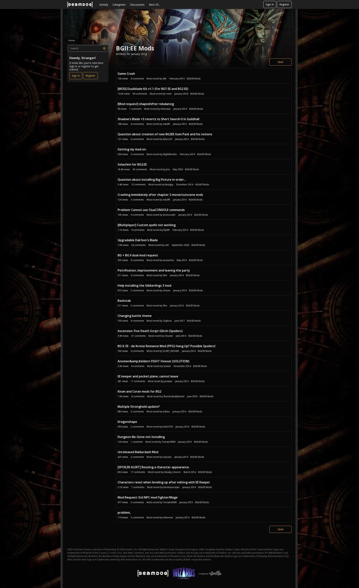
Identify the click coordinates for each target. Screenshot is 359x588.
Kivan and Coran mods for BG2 (139, 391)
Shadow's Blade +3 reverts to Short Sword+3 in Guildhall (158, 119)
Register (284, 4)
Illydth (166, 230)
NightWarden (170, 154)
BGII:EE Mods (193, 78)
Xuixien (167, 366)
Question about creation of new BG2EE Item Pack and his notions (165, 134)
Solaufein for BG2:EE (132, 164)
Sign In (270, 4)
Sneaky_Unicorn (172, 472)
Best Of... (154, 4)
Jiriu (168, 169)
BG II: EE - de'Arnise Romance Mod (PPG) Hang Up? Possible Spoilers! (166, 346)
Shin (165, 275)
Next (280, 62)
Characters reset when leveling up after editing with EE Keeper (164, 482)
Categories (119, 4)
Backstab (124, 301)
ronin (169, 93)
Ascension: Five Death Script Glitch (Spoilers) (150, 331)
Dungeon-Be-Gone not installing (141, 437)
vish (167, 245)
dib (164, 78)
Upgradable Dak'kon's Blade (138, 240)
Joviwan (168, 381)
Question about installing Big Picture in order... (152, 180)
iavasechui (168, 260)
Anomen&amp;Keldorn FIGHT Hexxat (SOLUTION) (153, 361)
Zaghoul (167, 320)
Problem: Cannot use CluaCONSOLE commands (151, 210)
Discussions (137, 4)
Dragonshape (127, 422)
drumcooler (169, 214)
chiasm (166, 290)
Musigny (169, 184)
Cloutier (169, 335)
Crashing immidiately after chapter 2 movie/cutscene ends (160, 195)
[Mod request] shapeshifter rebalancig (146, 104)
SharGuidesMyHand (173, 396)
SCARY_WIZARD (171, 351)
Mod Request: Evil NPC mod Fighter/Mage (148, 497)
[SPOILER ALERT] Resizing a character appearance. (154, 467)
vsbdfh (166, 124)
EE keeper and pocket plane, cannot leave (148, 376)
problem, (124, 512)
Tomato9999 (168, 441)
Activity (103, 4)
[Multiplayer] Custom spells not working (147, 225)
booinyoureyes (171, 487)
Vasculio (167, 457)
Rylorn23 (167, 139)
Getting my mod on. (132, 149)
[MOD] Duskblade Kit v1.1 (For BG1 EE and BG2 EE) (153, 89)
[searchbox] (88, 48)
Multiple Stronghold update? (139, 407)
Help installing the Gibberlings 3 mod (144, 285)
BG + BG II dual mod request (138, 255)
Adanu (166, 411)
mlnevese (165, 108)
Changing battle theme (135, 316)
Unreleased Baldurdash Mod (138, 452)
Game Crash (126, 74)
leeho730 (168, 426)
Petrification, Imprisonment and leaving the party (154, 270)
